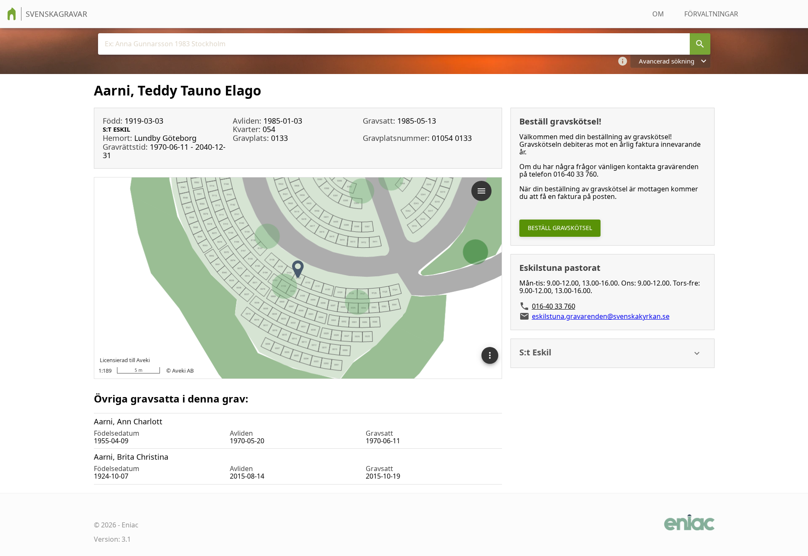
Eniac (130, 525)
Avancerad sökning (666, 61)
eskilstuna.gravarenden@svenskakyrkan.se (601, 316)
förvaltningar (711, 14)
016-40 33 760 (553, 306)
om (658, 14)
